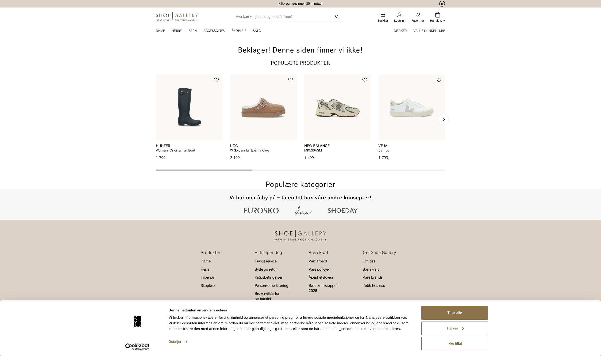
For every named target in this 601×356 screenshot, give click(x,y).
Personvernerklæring (271, 285)
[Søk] (337, 16)
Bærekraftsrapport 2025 (324, 288)
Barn (193, 31)
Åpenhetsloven (321, 277)
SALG (257, 31)
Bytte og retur (266, 269)
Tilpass (452, 328)
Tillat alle (454, 313)
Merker (400, 31)
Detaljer (175, 342)
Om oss (369, 261)
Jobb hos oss (374, 285)
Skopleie (238, 31)
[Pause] (441, 4)
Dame (160, 31)
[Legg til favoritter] (216, 80)
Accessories (214, 31)
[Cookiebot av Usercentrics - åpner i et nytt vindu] (137, 346)
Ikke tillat (454, 343)
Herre (177, 31)
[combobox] (284, 16)
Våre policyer (319, 269)
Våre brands (373, 277)
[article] (189, 114)
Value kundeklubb (429, 31)
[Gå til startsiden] (177, 16)
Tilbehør (207, 277)
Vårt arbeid (318, 261)
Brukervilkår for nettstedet (267, 296)
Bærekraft (371, 269)
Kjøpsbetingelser (268, 277)
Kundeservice (266, 261)
